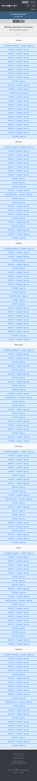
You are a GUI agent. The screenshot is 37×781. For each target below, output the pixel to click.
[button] (18, 45)
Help (28, 6)
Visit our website (18, 758)
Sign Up (33, 9)
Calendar (32, 2)
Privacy (21, 772)
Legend (17, 34)
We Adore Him (24, 770)
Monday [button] (18, 142)
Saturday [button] (18, 649)
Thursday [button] (18, 446)
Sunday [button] (18, 40)
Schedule (25, 2)
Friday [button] (18, 548)
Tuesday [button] (18, 243)
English (16, 21)
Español (21, 21)
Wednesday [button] (18, 345)
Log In (33, 6)
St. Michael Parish (18, 14)
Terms (16, 772)
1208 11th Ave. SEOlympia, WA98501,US (18, 762)
